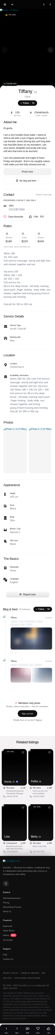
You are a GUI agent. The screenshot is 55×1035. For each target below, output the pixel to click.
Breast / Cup (15, 529)
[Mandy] (14, 767)
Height (12, 493)
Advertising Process (12, 907)
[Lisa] (14, 822)
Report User (29, 594)
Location (13, 363)
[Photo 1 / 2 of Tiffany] (15, 450)
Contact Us (8, 959)
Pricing (6, 902)
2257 (44, 973)
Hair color (14, 540)
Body (12, 517)
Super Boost (8, 930)
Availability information (19, 375)
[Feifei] (40, 767)
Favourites (8, 940)
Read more (27, 171)
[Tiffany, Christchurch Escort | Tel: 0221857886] (27, 50)
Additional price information (17, 247)
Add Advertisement (11, 898)
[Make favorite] (13, 216)
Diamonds (7, 926)
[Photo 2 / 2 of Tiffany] (40, 450)
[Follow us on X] (6, 884)
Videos (9, 935)
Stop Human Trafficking (27, 978)
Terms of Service (30, 973)
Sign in (39, 720)
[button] (50, 50)
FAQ (5, 954)
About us (7, 911)
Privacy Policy (10, 973)
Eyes (12, 505)
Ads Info (7, 978)
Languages (14, 579)
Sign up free (27, 713)
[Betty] (40, 822)
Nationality (14, 567)
